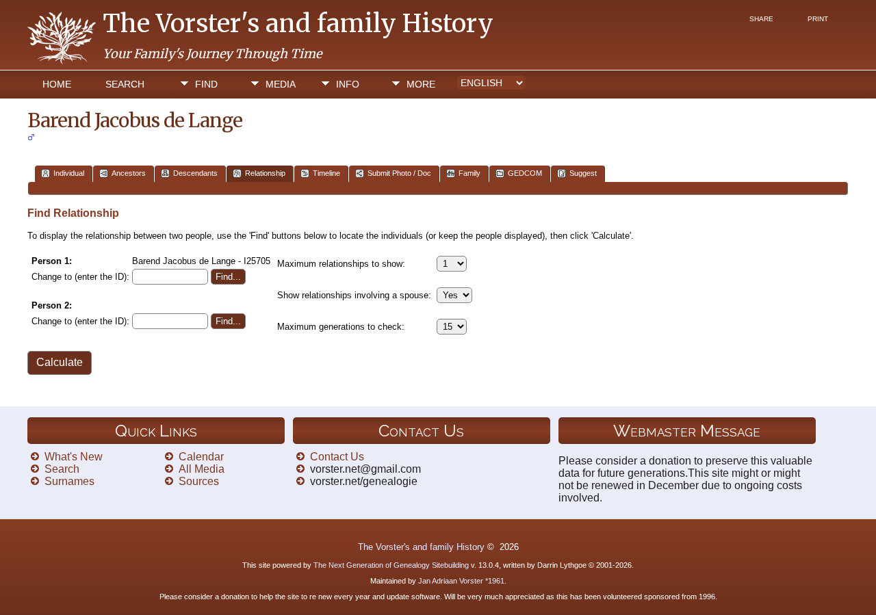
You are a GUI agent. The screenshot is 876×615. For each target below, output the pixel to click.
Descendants (195, 173)
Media (281, 84)
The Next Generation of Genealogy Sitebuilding (391, 565)
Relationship (265, 173)
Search (124, 84)
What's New (73, 456)
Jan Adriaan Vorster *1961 (461, 581)
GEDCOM (525, 173)
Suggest (583, 173)
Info (347, 84)
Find (206, 84)
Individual (68, 173)
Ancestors (129, 173)
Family (469, 173)
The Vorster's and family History (298, 23)
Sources (199, 481)
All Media (201, 469)
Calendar (201, 456)
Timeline (326, 173)
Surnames (69, 481)
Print (818, 19)
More (421, 84)
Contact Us (337, 456)
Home (56, 84)
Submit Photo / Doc (399, 173)
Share (761, 19)
